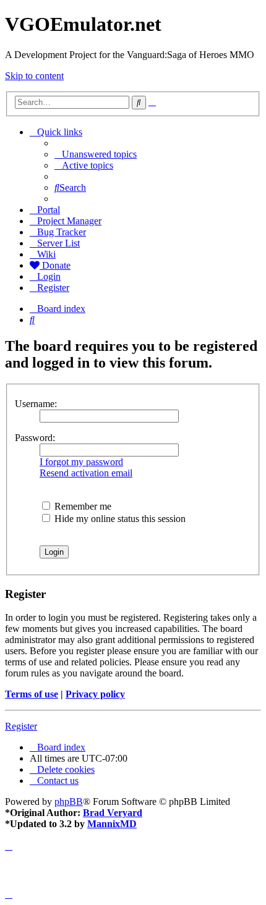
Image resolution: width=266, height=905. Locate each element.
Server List (58, 243)
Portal (48, 209)
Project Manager (69, 221)
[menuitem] (95, 154)
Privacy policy (95, 694)
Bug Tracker (61, 232)
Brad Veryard (112, 812)
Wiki (46, 254)
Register (21, 726)
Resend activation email (86, 473)
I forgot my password (81, 462)
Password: (35, 437)
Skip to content (34, 75)
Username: (36, 403)
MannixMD (112, 824)
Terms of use (31, 694)
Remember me (81, 506)
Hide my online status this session (119, 518)
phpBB (68, 801)
